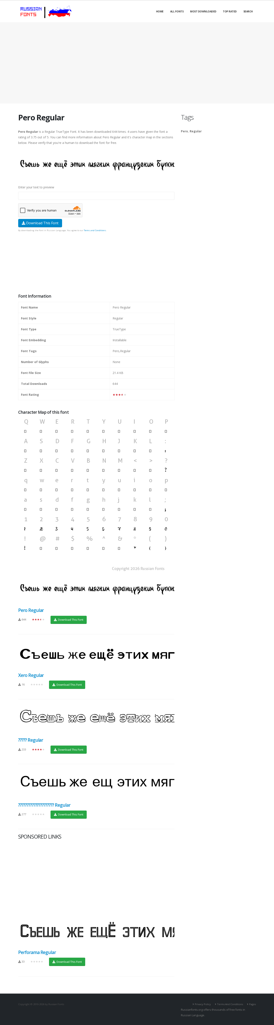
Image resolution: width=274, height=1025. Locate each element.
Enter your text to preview (36, 187)
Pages (252, 1004)
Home (160, 11)
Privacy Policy (203, 1004)
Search (248, 11)
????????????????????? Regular (44, 805)
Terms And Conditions (230, 1004)
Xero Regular (31, 675)
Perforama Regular (37, 952)
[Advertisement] (137, 63)
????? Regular (30, 740)
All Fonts (177, 11)
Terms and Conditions (95, 230)
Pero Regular (31, 610)
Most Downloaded (203, 11)
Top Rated (230, 11)
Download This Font (41, 223)
